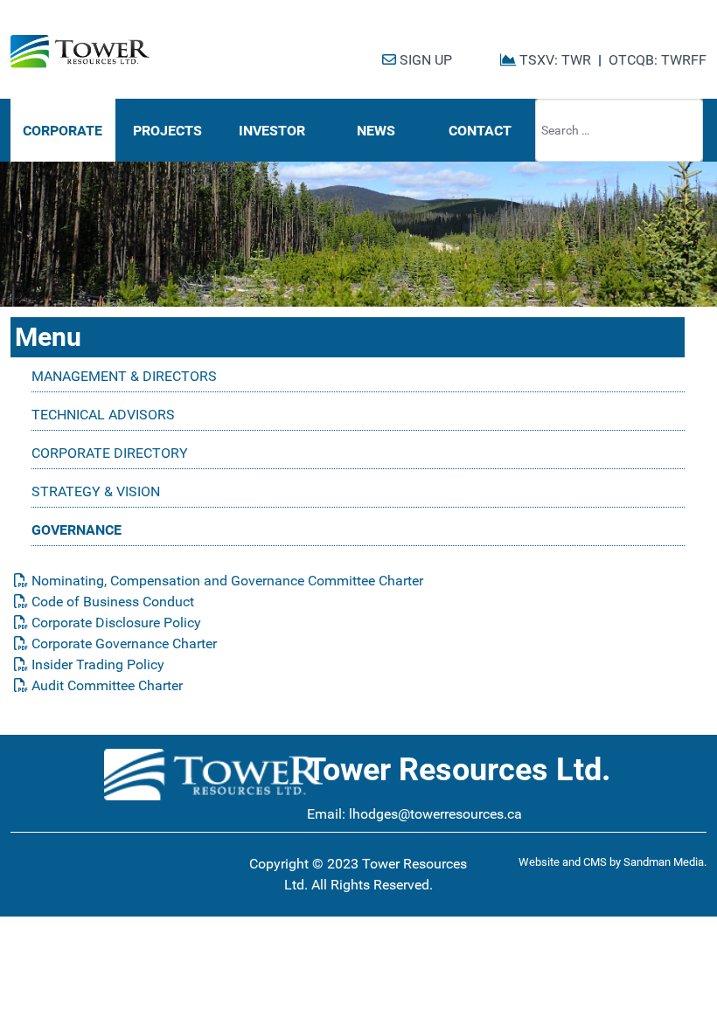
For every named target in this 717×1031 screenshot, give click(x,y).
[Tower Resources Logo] (80, 51)
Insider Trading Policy (96, 664)
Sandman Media (663, 861)
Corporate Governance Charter (122, 643)
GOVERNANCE (76, 530)
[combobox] (619, 130)
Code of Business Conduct (111, 601)
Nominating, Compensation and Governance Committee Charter (225, 580)
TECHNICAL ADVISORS (103, 414)
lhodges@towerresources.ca (435, 814)
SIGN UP (424, 60)
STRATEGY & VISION (95, 491)
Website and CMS (563, 861)
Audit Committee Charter (105, 685)
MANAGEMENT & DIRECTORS (124, 376)
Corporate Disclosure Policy (114, 622)
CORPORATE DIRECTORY (109, 453)
